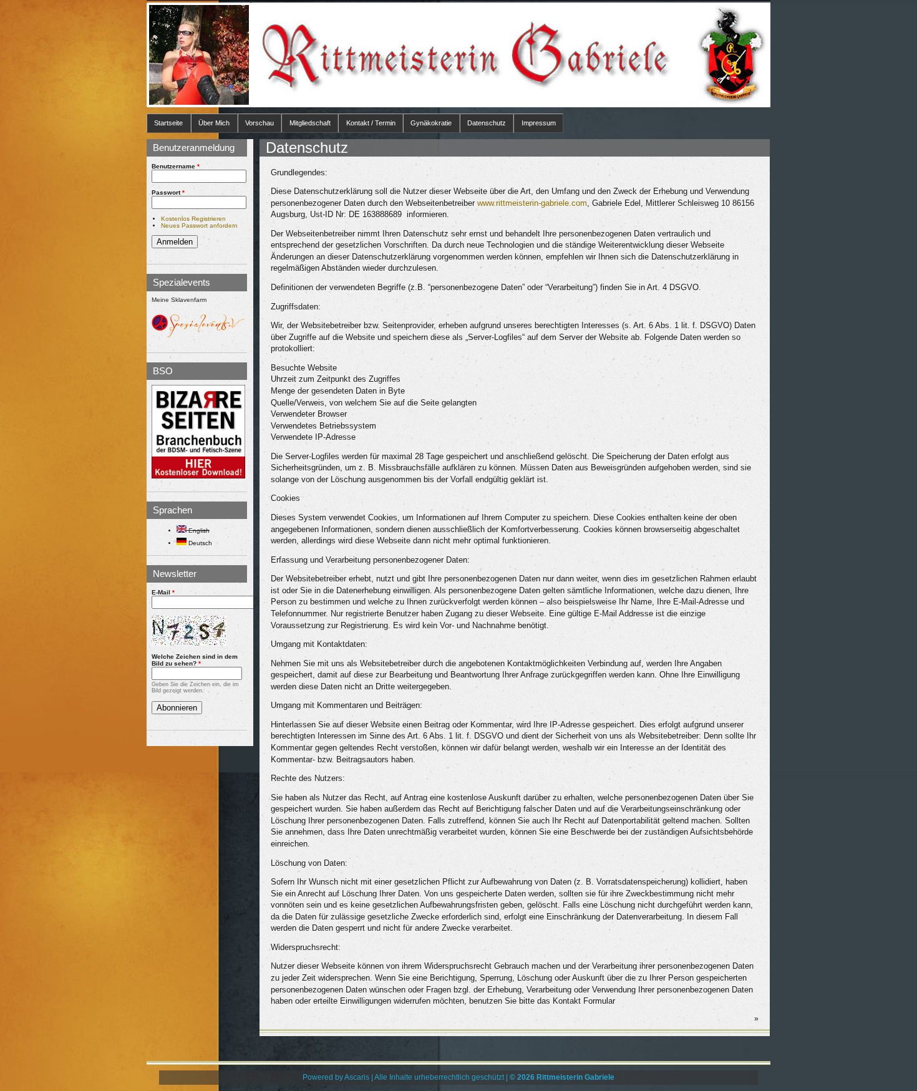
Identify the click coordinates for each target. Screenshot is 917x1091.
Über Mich (214, 123)
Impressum (539, 123)
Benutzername (176, 166)
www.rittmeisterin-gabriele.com (532, 203)
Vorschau (259, 123)
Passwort (168, 192)
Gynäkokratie (431, 123)
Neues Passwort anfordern (199, 225)
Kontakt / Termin (370, 123)
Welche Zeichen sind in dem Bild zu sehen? (195, 660)
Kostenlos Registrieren (193, 218)
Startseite (168, 123)
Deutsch (199, 543)
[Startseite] (199, 54)
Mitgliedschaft (310, 123)
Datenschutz (486, 123)
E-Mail (163, 592)
